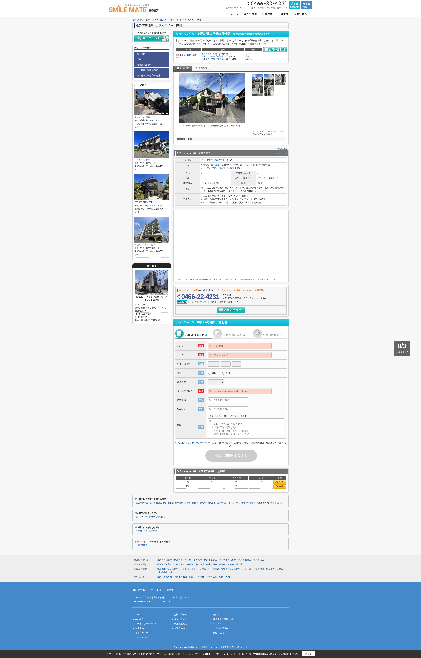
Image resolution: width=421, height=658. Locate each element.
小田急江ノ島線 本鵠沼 (147, 70)
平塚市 (188, 503)
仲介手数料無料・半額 (224, 619)
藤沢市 (203, 503)
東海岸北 (160, 517)
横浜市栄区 (168, 503)
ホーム (138, 614)
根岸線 (269, 569)
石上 (185, 577)
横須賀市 (179, 503)
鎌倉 (202, 577)
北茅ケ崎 (153, 531)
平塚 (208, 577)
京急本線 (279, 569)
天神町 (231, 564)
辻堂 (215, 53)
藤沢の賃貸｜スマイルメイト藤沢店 (153, 590)
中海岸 (152, 517)
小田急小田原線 (164, 572)
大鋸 (183, 564)
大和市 (235, 503)
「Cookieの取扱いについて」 (265, 654)
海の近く (217, 614)
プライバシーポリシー (200, 442)
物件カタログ (141, 637)
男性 (214, 373)
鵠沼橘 (222, 564)
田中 (176, 564)
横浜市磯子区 (142, 503)
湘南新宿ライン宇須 (242, 569)
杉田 (221, 577)
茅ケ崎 (139, 531)
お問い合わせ (180, 614)
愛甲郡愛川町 (276, 503)
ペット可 (217, 624)
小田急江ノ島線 (208, 56)
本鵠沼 (220, 56)
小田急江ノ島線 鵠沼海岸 (148, 75)
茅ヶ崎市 (187, 55)
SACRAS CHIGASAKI (144, 202)
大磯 (227, 577)
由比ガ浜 (200, 564)
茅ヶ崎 (144, 517)
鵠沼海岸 (221, 59)
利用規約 (181, 442)
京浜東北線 (259, 569)
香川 (145, 531)
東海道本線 (206, 53)
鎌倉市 (195, 503)
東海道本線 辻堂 (144, 65)
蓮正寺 (239, 564)
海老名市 (243, 503)
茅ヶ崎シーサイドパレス (145, 245)
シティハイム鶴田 (142, 160)
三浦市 (227, 503)
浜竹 (193, 55)
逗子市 (220, 503)
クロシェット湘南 (142, 117)
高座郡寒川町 (263, 503)
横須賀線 (225, 569)
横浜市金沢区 (155, 503)
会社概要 (139, 619)
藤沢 (170, 564)
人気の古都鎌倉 (220, 628)
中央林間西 (212, 564)
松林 (138, 517)
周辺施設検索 (180, 624)
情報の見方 (282, 148)
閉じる (308, 653)
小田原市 (211, 503)
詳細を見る (280, 482)
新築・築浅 (218, 633)
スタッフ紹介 (180, 619)
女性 (227, 373)
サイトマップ (141, 633)
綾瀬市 (252, 503)
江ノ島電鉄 (214, 569)
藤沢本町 (167, 577)
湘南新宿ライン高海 (180, 569)
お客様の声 (179, 628)
